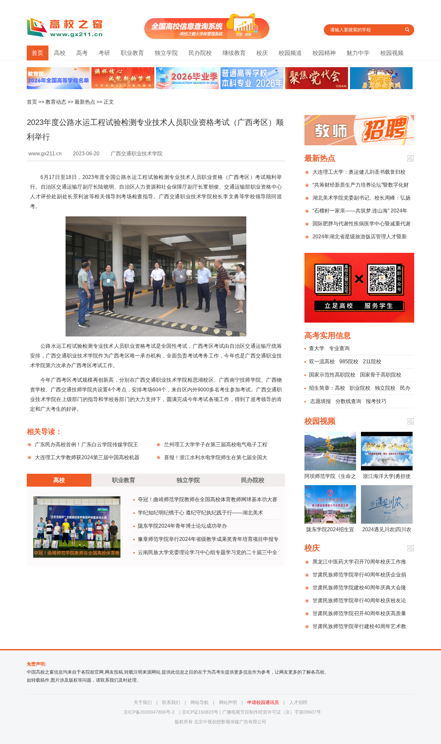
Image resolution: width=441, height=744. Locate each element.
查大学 (316, 348)
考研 (104, 53)
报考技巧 (376, 401)
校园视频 (392, 53)
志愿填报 (320, 401)
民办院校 (200, 53)
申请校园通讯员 (263, 702)
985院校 (348, 361)
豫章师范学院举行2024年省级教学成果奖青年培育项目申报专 (208, 539)
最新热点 (85, 102)
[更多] (410, 158)
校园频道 (290, 53)
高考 (82, 53)
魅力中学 (358, 53)
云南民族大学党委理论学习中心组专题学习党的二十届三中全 (207, 552)
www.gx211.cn (45, 153)
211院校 (372, 361)
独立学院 (166, 53)
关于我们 (143, 702)
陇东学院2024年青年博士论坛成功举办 (182, 526)
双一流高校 (322, 361)
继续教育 (234, 53)
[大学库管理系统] (206, 37)
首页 (37, 53)
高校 (60, 53)
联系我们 (171, 702)
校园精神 (324, 53)
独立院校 (385, 388)
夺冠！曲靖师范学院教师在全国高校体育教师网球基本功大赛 (207, 499)
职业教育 (132, 53)
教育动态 (56, 102)
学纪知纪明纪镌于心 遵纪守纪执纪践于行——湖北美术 (200, 512)
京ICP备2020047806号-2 (149, 712)
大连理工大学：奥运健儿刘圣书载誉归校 (359, 172)
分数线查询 (348, 401)
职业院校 (360, 388)
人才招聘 (298, 702)
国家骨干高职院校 (380, 374)
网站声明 (228, 702)
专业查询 (339, 348)
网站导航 (199, 702)
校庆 (262, 53)
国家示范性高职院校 (332, 374)
